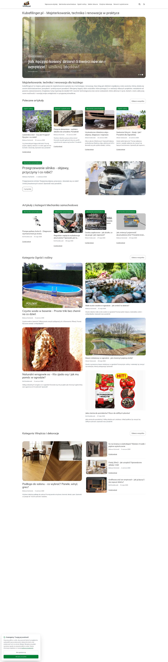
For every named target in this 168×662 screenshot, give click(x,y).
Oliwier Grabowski (90, 137)
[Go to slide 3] (142, 74)
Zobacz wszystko (138, 101)
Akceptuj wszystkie (21, 656)
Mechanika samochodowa (67, 4)
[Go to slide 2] (140, 74)
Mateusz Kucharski (27, 140)
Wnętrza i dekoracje (105, 4)
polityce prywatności (27, 648)
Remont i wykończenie (120, 4)
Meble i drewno (93, 4)
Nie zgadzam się (21, 652)
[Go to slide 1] (138, 74)
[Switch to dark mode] (144, 4)
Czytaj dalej (27, 189)
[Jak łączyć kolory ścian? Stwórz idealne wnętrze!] (84, 47)
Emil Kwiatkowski (33, 71)
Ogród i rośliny (82, 4)
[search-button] (139, 4)
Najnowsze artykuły (51, 4)
